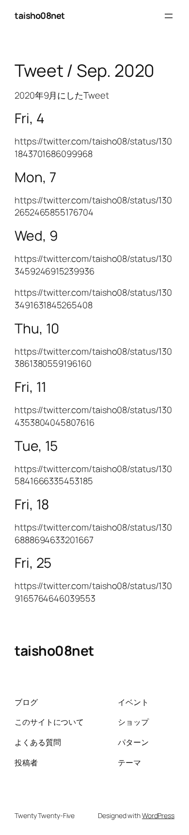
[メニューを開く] (168, 16)
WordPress (158, 815)
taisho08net (40, 15)
